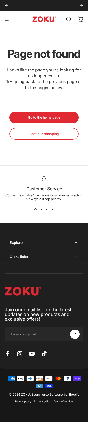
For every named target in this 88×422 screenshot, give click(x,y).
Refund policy (23, 401)
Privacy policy (42, 401)
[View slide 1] (35, 209)
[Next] (81, 5)
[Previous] (6, 5)
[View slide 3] (47, 209)
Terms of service (63, 401)
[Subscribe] (75, 334)
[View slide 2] (41, 209)
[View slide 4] (52, 209)
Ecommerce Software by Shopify (55, 394)
